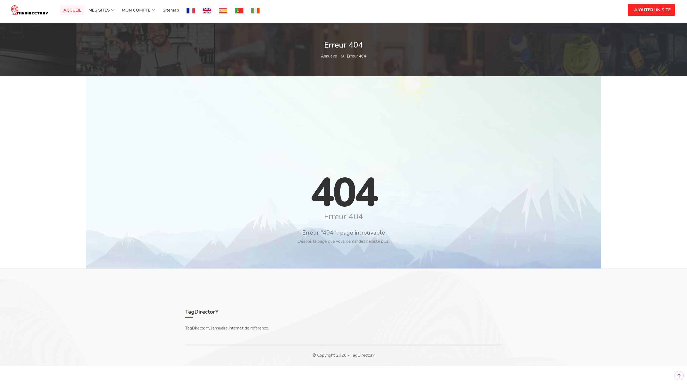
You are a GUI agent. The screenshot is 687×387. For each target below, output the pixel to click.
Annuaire (329, 56)
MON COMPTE (136, 10)
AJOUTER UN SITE (652, 10)
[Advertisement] (343, 119)
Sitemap (171, 10)
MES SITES (99, 10)
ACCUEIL (72, 10)
